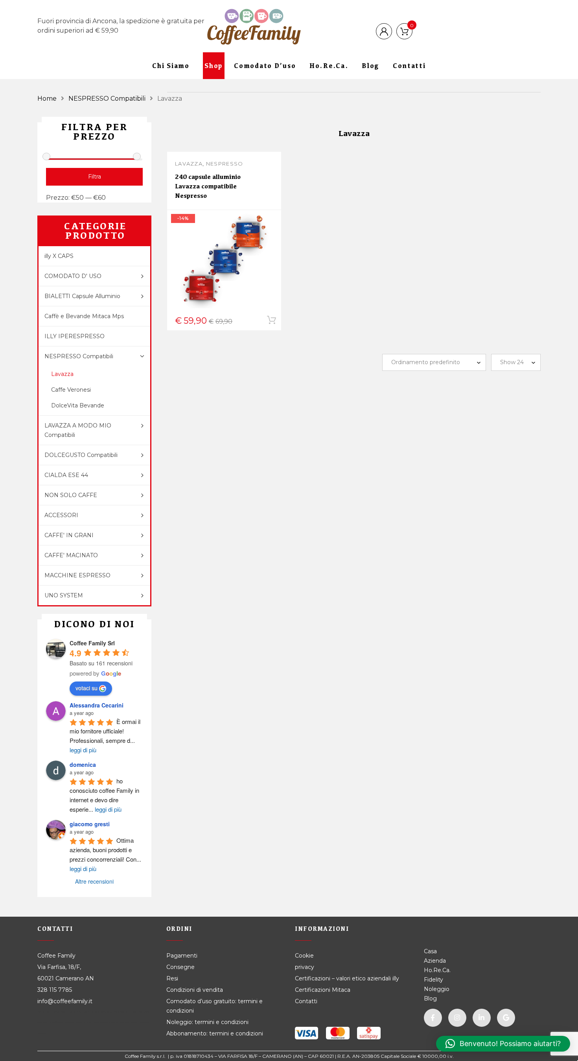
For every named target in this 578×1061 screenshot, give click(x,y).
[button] (503, 1044)
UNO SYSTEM (63, 595)
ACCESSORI (61, 515)
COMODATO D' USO (72, 276)
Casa (430, 951)
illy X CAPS (59, 256)
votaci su (86, 688)
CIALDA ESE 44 (66, 475)
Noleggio (436, 989)
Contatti (409, 66)
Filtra (94, 176)
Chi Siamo (170, 66)
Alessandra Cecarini (96, 705)
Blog (370, 66)
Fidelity (433, 979)
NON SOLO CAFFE (70, 495)
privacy (304, 967)
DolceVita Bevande (77, 405)
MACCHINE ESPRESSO (77, 575)
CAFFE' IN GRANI (69, 535)
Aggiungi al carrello (219, 321)
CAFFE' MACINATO (71, 555)
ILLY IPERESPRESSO (74, 336)
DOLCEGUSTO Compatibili (81, 455)
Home (47, 98)
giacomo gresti (90, 824)
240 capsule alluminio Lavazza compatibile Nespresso (208, 186)
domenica (83, 764)
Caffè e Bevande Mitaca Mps (84, 316)
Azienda (435, 960)
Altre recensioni (94, 881)
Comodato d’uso (265, 66)
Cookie (305, 955)
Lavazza (188, 163)
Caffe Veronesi (71, 389)
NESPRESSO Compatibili (106, 98)
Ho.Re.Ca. (437, 970)
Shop (213, 66)
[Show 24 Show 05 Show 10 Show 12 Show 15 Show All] (516, 362)
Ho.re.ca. (328, 66)
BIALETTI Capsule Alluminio (82, 296)
